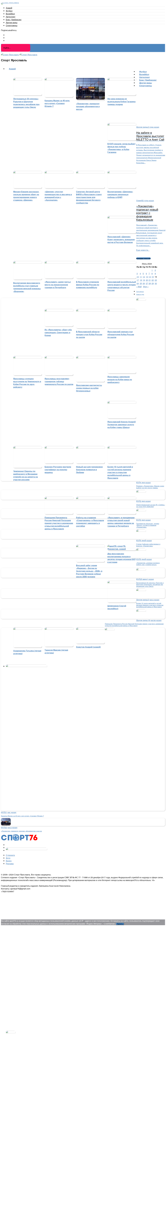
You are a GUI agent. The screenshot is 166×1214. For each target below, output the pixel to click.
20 (147, 280)
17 (138, 280)
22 (153, 280)
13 (147, 276)
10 (138, 276)
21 (150, 280)
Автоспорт (10, 16)
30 (156, 283)
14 (150, 276)
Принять (120, 924)
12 (144, 276)
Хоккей (9, 7)
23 (156, 280)
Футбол (9, 10)
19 (144, 280)
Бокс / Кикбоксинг (14, 19)
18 (141, 280)
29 (153, 283)
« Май (139, 286)
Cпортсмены (11, 25)
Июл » (146, 286)
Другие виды (11, 22)
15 (153, 276)
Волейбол (10, 13)
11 (141, 276)
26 (144, 283)
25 (141, 283)
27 (147, 283)
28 (150, 283)
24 (138, 283)
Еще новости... (142, 250)
